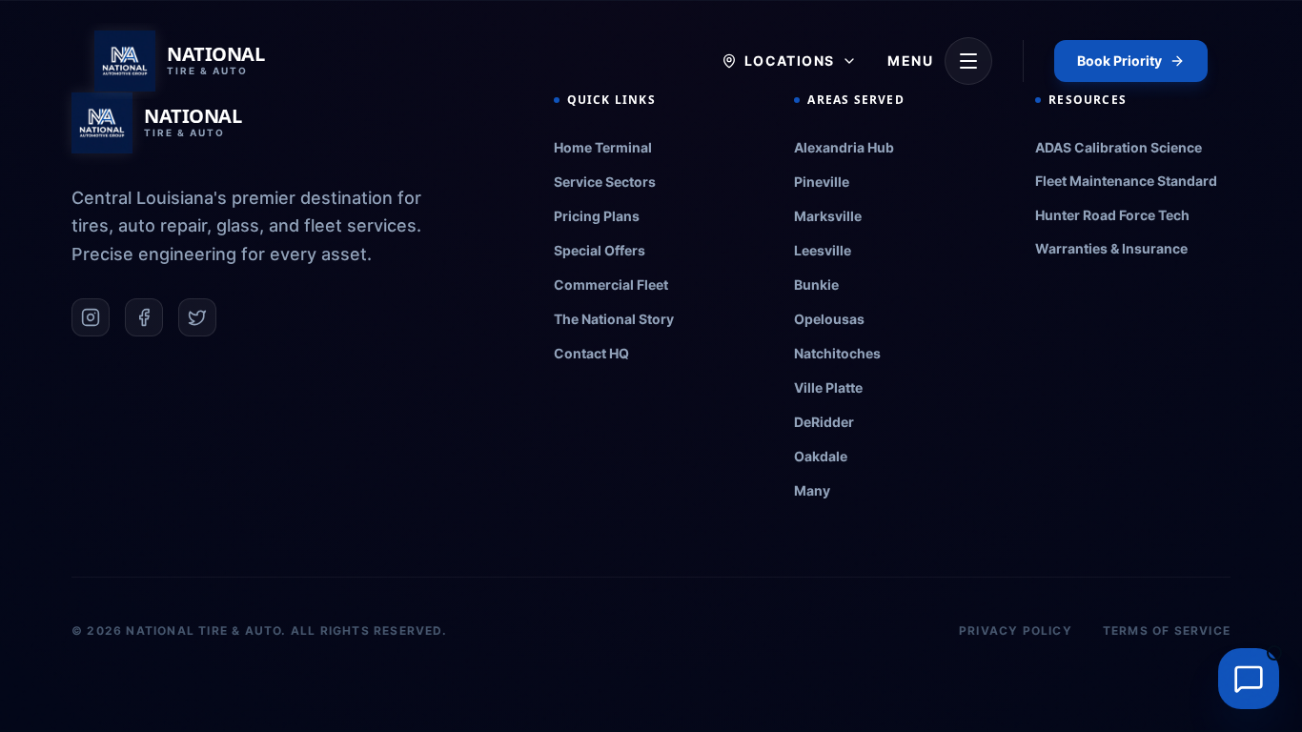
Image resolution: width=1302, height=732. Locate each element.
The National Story (614, 319)
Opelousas (829, 319)
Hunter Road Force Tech (1112, 215)
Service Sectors (605, 181)
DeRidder (824, 422)
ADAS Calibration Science (1118, 147)
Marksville (828, 216)
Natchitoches (837, 353)
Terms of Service (1167, 630)
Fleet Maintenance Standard (1126, 181)
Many (812, 490)
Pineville (821, 181)
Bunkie (816, 284)
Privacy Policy (1015, 630)
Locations (789, 60)
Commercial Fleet (611, 284)
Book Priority (1119, 60)
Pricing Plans (597, 216)
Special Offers (599, 250)
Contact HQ (591, 353)
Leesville (822, 250)
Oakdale (820, 456)
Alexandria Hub (844, 147)
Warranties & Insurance (1111, 248)
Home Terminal (603, 147)
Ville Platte (828, 387)
